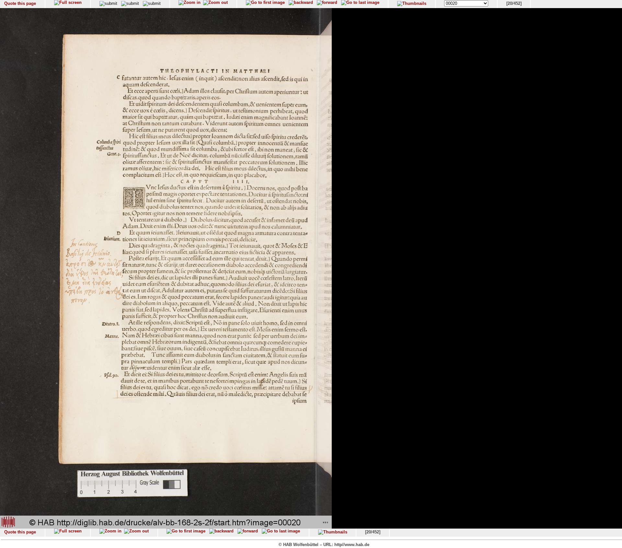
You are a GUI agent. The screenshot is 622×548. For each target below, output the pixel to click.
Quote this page (20, 3)
